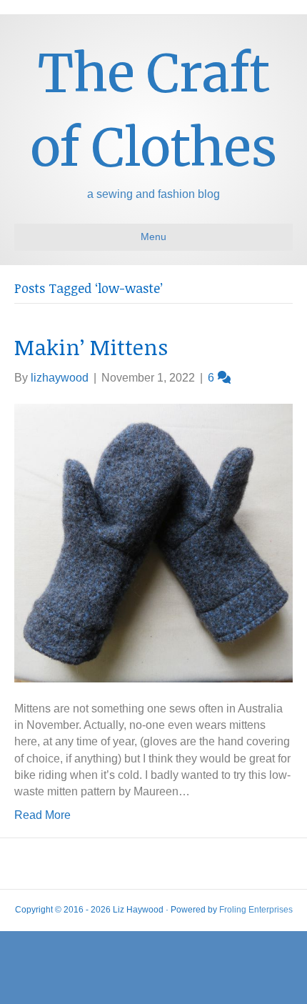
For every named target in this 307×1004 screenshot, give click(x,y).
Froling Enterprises (256, 910)
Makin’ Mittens (91, 347)
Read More (42, 815)
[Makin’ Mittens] (153, 542)
